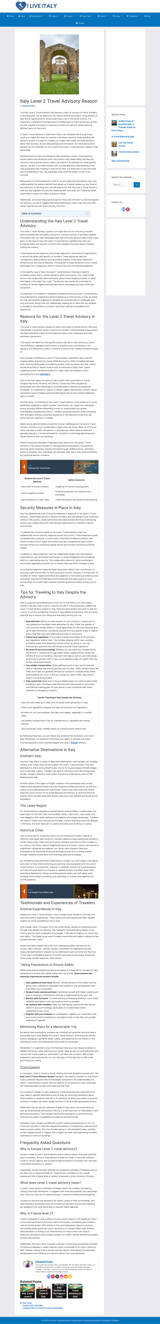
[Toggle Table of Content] (85, 214)
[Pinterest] (53, 1276)
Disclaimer (106, 1320)
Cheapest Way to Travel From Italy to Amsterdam (43, 1308)
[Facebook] (49, 1276)
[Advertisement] (105, 6)
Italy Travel (27, 1303)
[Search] (137, 184)
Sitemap (115, 1320)
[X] (57, 1276)
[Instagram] (61, 1276)
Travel (74, 742)
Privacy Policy (77, 1320)
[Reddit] (66, 1276)
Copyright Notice (63, 1320)
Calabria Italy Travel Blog (33, 1305)
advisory (45, 374)
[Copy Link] (70, 1276)
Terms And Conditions (92, 1320)
